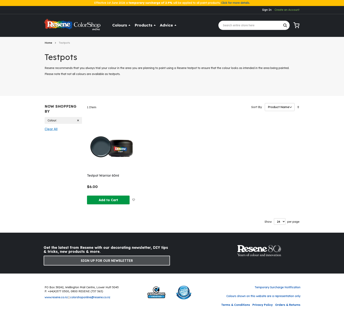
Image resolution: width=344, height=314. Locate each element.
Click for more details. (235, 3)
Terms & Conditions (235, 305)
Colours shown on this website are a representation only (263, 296)
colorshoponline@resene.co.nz (90, 297)
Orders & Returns (287, 305)
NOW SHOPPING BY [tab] (60, 109)
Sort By (256, 107)
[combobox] (254, 25)
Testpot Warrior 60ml (103, 175)
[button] (133, 200)
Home (49, 42)
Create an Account (287, 10)
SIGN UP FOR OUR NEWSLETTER (107, 261)
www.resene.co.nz (56, 297)
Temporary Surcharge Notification (277, 287)
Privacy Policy (262, 305)
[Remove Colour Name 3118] (78, 120)
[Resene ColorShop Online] (73, 26)
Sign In (267, 10)
